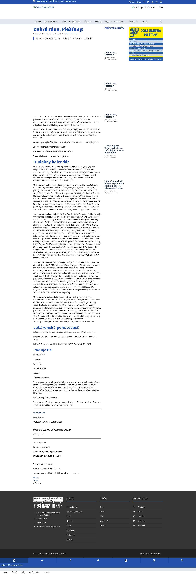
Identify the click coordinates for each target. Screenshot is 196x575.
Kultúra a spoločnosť (71, 21)
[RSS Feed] (161, 2)
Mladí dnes (119, 21)
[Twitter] (148, 2)
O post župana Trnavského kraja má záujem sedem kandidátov (114, 149)
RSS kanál (141, 526)
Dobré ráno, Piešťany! (111, 53)
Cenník (102, 512)
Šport (87, 21)
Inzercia (144, 21)
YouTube (141, 516)
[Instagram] (156, 2)
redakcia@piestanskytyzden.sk (48, 526)
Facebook (141, 507)
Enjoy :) (160, 553)
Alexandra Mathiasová (72, 33)
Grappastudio (151, 553)
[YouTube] (152, 2)
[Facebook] (144, 2)
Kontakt (102, 526)
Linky (102, 516)
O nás (102, 507)
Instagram (141, 521)
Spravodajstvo (51, 21)
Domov (38, 21)
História (97, 21)
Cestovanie (133, 21)
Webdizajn (143, 553)
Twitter (140, 512)
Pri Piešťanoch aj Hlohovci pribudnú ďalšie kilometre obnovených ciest (114, 184)
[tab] (14, 560)
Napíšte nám (104, 521)
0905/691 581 (42, 523)
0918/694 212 (42, 519)
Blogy (107, 21)
